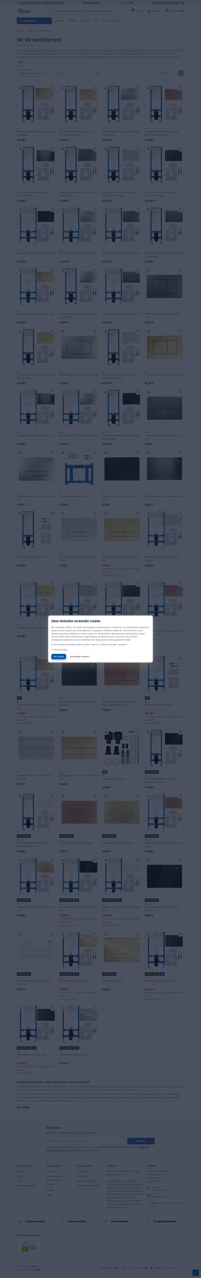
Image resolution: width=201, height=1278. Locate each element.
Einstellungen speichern (80, 656)
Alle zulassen (58, 656)
